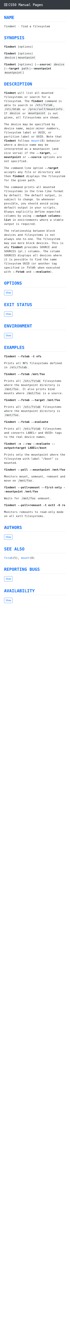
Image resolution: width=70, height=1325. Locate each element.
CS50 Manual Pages (25, 5)
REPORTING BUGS (22, 569)
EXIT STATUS (18, 304)
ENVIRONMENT (18, 326)
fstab (8, 558)
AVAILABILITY (19, 590)
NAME (9, 17)
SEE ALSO (14, 549)
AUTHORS (13, 527)
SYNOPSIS (14, 37)
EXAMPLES (14, 347)
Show (8, 292)
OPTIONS (13, 283)
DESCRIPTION (18, 84)
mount (35, 140)
